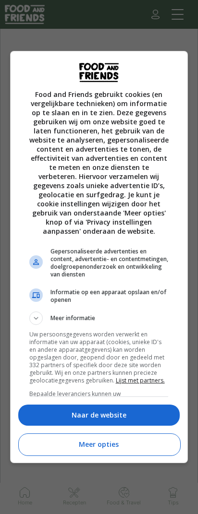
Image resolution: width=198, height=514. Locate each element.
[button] (99, 318)
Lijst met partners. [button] (140, 380)
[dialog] (99, 257)
